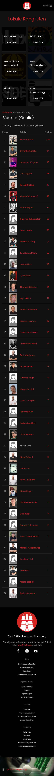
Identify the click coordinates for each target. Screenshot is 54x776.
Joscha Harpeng (28, 321)
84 (48, 150)
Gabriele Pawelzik (28, 502)
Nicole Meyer (26, 366)
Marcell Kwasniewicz (30, 547)
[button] (47, 5)
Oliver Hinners (27, 434)
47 (48, 184)
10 (48, 321)
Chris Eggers (26, 173)
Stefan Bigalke (27, 207)
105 (48, 139)
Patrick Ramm (27, 139)
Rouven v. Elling (27, 241)
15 (48, 264)
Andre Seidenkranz (29, 536)
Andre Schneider (28, 593)
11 (48, 309)
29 (48, 218)
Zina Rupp (25, 513)
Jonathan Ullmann (29, 332)
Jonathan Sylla (27, 400)
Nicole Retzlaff (27, 581)
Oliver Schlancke (28, 150)
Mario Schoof (26, 457)
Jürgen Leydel (27, 389)
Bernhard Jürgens (29, 162)
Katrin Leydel (26, 559)
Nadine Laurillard (28, 423)
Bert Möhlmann (27, 355)
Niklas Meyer (26, 491)
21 (48, 241)
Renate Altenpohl (28, 309)
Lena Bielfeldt (26, 411)
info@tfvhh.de (25, 645)
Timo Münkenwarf (29, 196)
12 (48, 298)
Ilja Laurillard (26, 264)
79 (48, 162)
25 (48, 230)
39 (48, 207)
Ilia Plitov (24, 570)
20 (48, 252)
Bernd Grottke (27, 184)
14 (48, 286)
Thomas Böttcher (28, 286)
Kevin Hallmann (27, 479)
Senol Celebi (26, 230)
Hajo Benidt (25, 298)
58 (48, 173)
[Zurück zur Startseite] (27, 5)
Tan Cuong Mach (28, 252)
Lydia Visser (25, 275)
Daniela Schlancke (29, 525)
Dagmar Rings (27, 377)
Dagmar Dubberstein (30, 218)
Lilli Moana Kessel (28, 343)
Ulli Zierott (25, 468)
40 (48, 196)
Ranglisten (7, 112)
